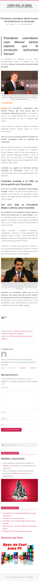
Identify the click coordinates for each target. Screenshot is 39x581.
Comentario (4, 388)
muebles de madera (19, 473)
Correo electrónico (4, 419)
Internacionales (27, 24)
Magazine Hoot (17, 577)
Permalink (23, 368)
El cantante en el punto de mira (14, 518)
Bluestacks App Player (12, 537)
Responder (33, 368)
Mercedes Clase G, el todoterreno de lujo (17, 531)
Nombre (3, 413)
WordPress (30, 577)
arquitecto (6, 466)
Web (2, 425)
